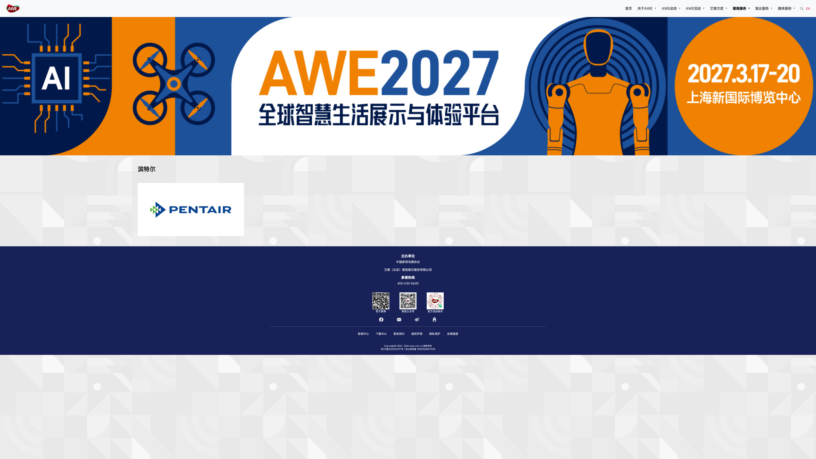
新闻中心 (363, 334)
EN (808, 8)
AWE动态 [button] (670, 8)
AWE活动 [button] (694, 8)
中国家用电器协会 (408, 262)
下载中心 (381, 334)
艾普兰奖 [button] (717, 8)
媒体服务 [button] (785, 8)
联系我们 (399, 334)
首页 (628, 8)
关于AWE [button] (646, 8)
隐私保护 (434, 334)
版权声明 (416, 334)
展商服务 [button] (740, 8)
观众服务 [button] (762, 8)
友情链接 (452, 334)
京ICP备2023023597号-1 (393, 349)
